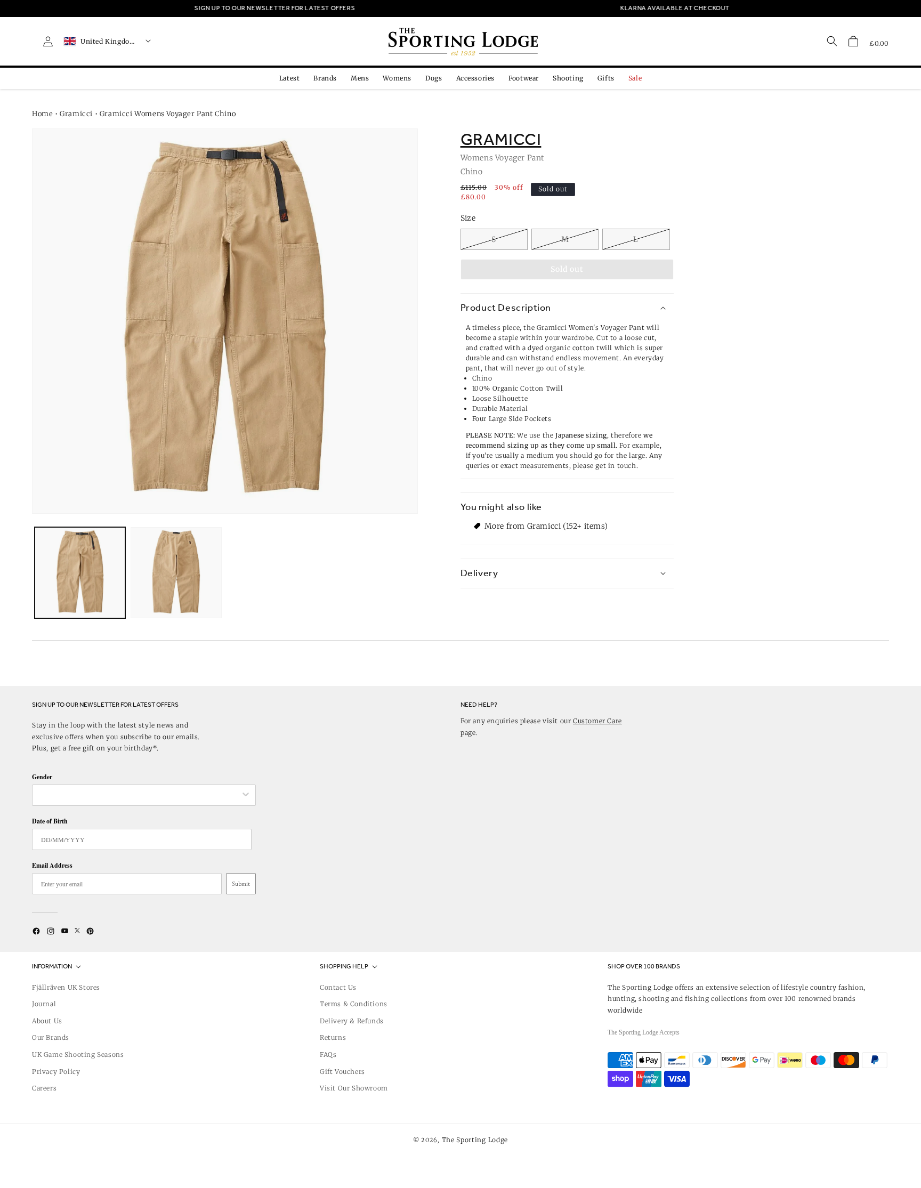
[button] (853, 41)
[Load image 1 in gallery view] (80, 572)
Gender (42, 776)
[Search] (832, 41)
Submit (241, 883)
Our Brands (50, 1037)
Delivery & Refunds (352, 1021)
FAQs (328, 1054)
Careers (44, 1088)
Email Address (52, 865)
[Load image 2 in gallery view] (176, 572)
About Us (47, 1021)
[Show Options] (245, 795)
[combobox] (138, 795)
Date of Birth (50, 821)
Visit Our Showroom (354, 1088)
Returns (333, 1037)
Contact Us (338, 987)
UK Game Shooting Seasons (78, 1054)
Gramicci (76, 113)
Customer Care (597, 721)
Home (42, 113)
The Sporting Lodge (475, 1140)
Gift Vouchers (342, 1072)
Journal (44, 1004)
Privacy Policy (56, 1072)
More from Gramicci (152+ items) (546, 525)
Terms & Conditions (353, 1004)
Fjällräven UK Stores (66, 987)
